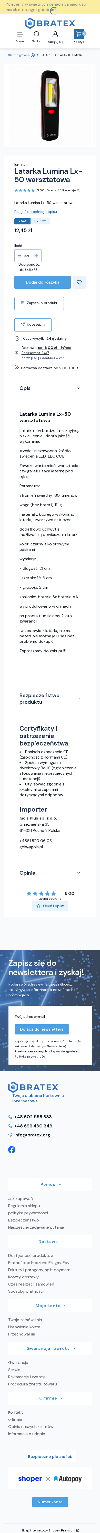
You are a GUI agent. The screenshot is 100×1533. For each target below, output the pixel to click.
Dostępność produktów (31, 1255)
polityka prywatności (28, 1213)
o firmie (15, 1419)
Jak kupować (20, 1198)
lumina (19, 164)
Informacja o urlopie (26, 1433)
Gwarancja (18, 1362)
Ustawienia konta (24, 1327)
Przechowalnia (21, 1334)
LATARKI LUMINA (70, 55)
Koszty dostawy (23, 1277)
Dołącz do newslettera (42, 1029)
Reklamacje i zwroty (26, 1377)
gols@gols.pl (31, 847)
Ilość (18, 245)
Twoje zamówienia (25, 1319)
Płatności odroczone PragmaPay (38, 1262)
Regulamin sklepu (24, 1205)
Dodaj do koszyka (42, 282)
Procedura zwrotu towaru (32, 1384)
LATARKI (46, 55)
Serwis (14, 1369)
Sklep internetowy (48, 1530)
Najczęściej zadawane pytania (36, 1227)
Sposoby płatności (26, 1291)
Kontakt (15, 1412)
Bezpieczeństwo (23, 1220)
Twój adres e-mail (30, 1016)
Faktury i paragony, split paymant (39, 1269)
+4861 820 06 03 (35, 840)
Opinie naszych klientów (30, 1426)
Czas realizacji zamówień (31, 1284)
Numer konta (50, 1502)
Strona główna (18, 55)
